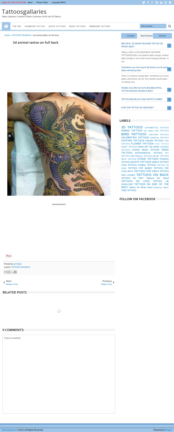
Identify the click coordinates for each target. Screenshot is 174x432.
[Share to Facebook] (15, 272)
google (152, 2)
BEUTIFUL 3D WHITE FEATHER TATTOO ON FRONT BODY (142, 45)
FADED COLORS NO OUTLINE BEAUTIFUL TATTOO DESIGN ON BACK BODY (141, 89)
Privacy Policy (42, 2)
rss (157, 2)
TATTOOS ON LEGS (135, 181)
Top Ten (16, 26)
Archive (162, 36)
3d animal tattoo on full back (35, 42)
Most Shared (146, 36)
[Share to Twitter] (12, 272)
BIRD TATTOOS (134, 134)
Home (6, 26)
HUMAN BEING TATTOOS (145, 150)
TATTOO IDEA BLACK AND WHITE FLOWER (141, 99)
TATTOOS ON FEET (132, 178)
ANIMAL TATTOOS (131, 130)
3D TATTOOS (132, 127)
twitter (143, 2)
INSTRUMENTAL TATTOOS (148, 153)
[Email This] (5, 272)
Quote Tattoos (57, 26)
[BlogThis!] (9, 272)
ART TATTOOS (162, 131)
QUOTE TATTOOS (141, 162)
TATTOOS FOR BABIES (140, 168)
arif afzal (18, 264)
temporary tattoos (161, 187)
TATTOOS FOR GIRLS (146, 171)
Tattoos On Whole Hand (141, 187)
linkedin (161, 2)
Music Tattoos (77, 26)
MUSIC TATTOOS (161, 156)
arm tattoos (149, 131)
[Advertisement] (58, 69)
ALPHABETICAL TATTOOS (157, 128)
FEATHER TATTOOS (132, 140)
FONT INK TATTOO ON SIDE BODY (137, 107)
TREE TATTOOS (128, 190)
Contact (130, 36)
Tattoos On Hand (157, 178)
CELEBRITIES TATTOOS (135, 137)
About (30, 2)
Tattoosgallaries (24, 11)
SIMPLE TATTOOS (160, 162)
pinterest (170, 2)
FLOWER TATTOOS (142, 143)
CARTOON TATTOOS (159, 135)
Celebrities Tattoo (35, 26)
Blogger (168, 430)
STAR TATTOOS (129, 165)
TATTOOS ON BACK (20, 267)
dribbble (165, 2)
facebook (148, 2)
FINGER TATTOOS (154, 141)
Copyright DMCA (59, 2)
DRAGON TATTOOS (159, 138)
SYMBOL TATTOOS (147, 165)
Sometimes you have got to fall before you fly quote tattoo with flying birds (144, 69)
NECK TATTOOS (128, 159)
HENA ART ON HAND (148, 147)
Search (169, 26)
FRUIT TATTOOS (162, 144)
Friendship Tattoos (99, 26)
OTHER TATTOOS (147, 159)
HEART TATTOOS (129, 147)
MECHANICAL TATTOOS (141, 156)
